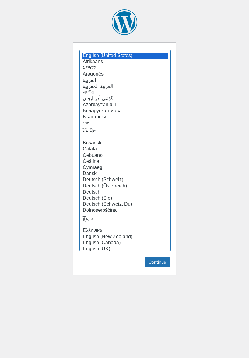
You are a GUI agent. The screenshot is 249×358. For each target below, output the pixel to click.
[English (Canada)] (125, 243)
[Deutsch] (125, 192)
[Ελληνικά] (125, 231)
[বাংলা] (125, 123)
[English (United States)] (125, 56)
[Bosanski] (125, 143)
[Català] (125, 149)
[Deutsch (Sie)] (125, 198)
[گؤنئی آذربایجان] (125, 99)
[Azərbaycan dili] (125, 105)
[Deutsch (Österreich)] (125, 186)
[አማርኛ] (125, 68)
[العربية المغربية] (125, 86)
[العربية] (125, 80)
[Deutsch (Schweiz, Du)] (125, 204)
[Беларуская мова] (125, 111)
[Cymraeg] (125, 168)
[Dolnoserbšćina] (125, 211)
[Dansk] (125, 174)
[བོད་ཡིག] (125, 133)
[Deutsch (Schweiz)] (125, 180)
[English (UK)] (125, 249)
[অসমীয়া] (125, 93)
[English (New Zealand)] (125, 237)
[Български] (125, 117)
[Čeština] (125, 162)
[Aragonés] (125, 74)
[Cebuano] (125, 156)
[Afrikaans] (125, 62)
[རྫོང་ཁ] (125, 221)
